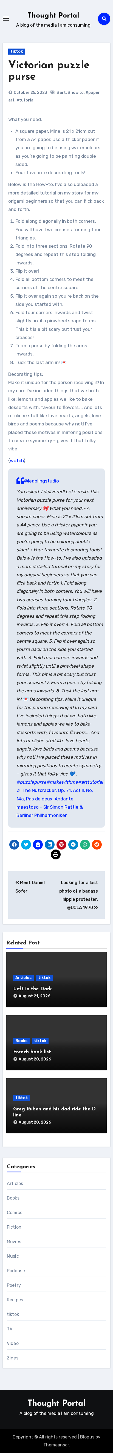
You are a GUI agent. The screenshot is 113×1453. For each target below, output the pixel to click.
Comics (14, 1212)
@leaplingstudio (41, 481)
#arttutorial (90, 782)
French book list (32, 1052)
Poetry (14, 1285)
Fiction (14, 1227)
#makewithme (62, 782)
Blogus (87, 1437)
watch (17, 460)
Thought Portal (53, 15)
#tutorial (25, 100)
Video (13, 1343)
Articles (23, 977)
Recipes (15, 1299)
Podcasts (17, 1270)
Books (21, 1041)
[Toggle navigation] (6, 19)
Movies (14, 1241)
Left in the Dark (32, 989)
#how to (76, 92)
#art (61, 92)
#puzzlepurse (31, 782)
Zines (12, 1358)
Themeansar (56, 1445)
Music (13, 1256)
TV (9, 1328)
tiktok (16, 51)
